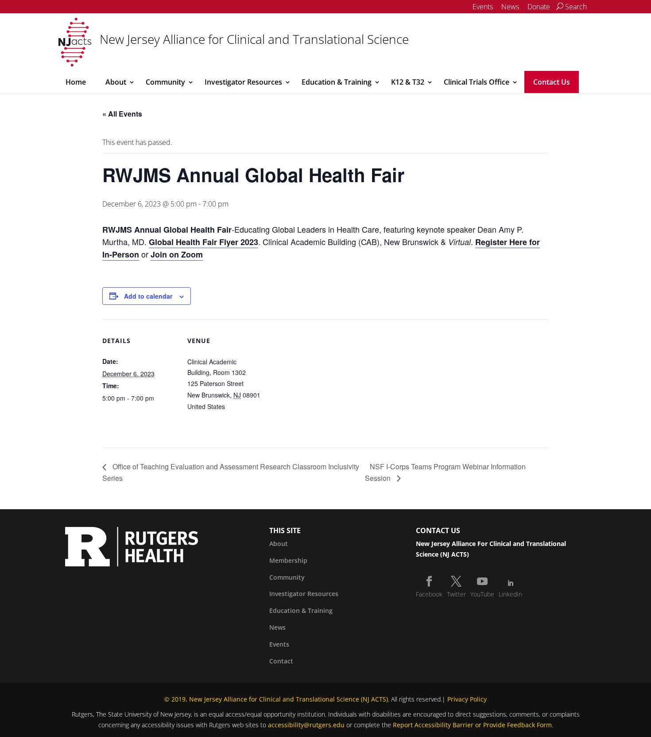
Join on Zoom (177, 254)
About (115, 82)
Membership (288, 560)
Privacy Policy (467, 699)
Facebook (429, 594)
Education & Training (337, 82)
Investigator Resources (243, 82)
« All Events (122, 114)
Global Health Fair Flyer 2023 (203, 242)
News (510, 7)
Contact (281, 661)
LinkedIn (510, 594)
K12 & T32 (407, 82)
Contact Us (551, 82)
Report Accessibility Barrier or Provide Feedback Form (472, 725)
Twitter (456, 594)
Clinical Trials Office (476, 82)
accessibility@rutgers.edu (306, 725)
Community (165, 82)
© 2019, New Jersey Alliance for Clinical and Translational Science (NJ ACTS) (276, 699)
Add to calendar (148, 296)
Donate (538, 7)
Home (76, 82)
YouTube (482, 594)
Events (483, 7)
